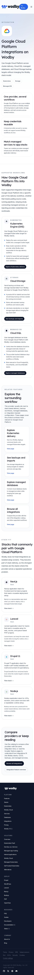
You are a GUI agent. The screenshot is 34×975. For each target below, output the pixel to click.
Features (7, 798)
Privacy (11, 952)
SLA (4, 955)
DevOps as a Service (10, 847)
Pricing (6, 825)
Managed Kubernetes (11, 862)
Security (15, 955)
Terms (5, 952)
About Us (7, 939)
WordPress (7, 884)
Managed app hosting (11, 850)
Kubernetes (7, 806)
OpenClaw (7, 903)
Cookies (22, 955)
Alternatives (7, 869)
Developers (8, 921)
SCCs (9, 955)
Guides (6, 917)
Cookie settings (8, 958)
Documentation (9, 925)
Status (6, 928)
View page (10, 448)
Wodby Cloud (8, 810)
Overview (7, 839)
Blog (5, 943)
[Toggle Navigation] (31, 6)
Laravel (14, 618)
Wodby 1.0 (7, 829)
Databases (7, 817)
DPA (16, 952)
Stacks (6, 802)
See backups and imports (14, 319)
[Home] (10, 7)
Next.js (13, 581)
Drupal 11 (15, 656)
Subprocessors (24, 952)
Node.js (14, 691)
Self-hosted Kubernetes (11, 866)
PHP (5, 899)
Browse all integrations (14, 763)
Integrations (7, 821)
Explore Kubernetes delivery (15, 266)
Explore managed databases (15, 373)
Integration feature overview (16, 769)
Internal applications (10, 854)
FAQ (5, 913)
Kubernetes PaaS (9, 843)
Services (7, 813)
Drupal (6, 880)
